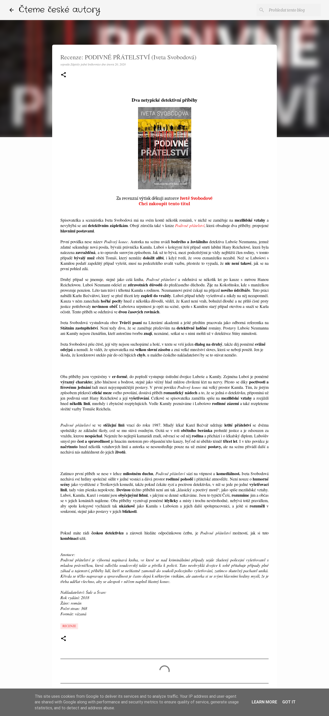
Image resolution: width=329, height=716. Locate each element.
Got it (289, 702)
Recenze (69, 626)
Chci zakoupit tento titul (164, 203)
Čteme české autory (59, 10)
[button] (63, 75)
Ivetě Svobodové (196, 198)
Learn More (264, 702)
